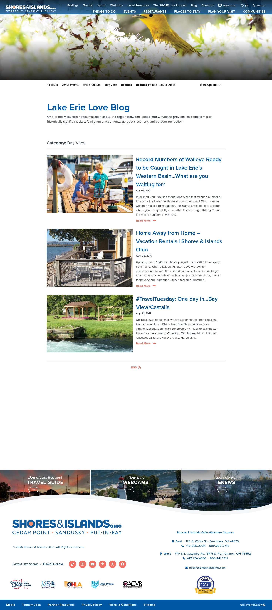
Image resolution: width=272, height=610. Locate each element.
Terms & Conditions (123, 605)
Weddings (116, 5)
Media (10, 605)
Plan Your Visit (221, 12)
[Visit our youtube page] (92, 564)
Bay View (111, 85)
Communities (254, 12)
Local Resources (138, 5)
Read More (143, 220)
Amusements (70, 85)
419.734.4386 (197, 558)
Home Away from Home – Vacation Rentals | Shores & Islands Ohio (179, 241)
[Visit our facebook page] (122, 564)
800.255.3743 (219, 546)
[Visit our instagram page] (82, 564)
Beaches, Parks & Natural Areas (155, 85)
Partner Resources (61, 605)
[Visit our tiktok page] (72, 564)
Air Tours (52, 85)
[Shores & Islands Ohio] (30, 7)
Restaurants (155, 12)
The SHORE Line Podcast (170, 5)
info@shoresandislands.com (207, 568)
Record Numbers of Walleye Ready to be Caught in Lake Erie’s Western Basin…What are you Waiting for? (178, 171)
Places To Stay (187, 12)
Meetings (73, 5)
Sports (101, 5)
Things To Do (104, 12)
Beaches (126, 85)
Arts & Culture (92, 85)
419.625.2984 (195, 546)
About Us (208, 5)
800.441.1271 (219, 558)
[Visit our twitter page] (112, 564)
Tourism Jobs (31, 605)
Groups (88, 5)
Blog (194, 5)
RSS (134, 367)
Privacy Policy (92, 605)
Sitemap (149, 605)
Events (129, 12)
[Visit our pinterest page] (102, 564)
